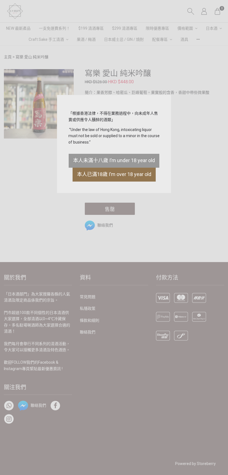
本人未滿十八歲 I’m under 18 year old (114, 160)
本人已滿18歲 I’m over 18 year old (114, 174)
